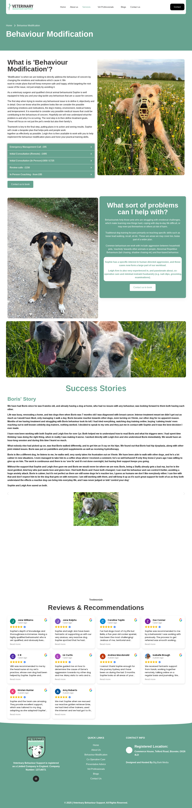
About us (74, 7)
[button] (88, 7)
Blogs (123, 7)
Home (63, 7)
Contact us (135, 7)
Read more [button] (15, 644)
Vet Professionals (106, 7)
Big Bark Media (161, 762)
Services (86, 7)
